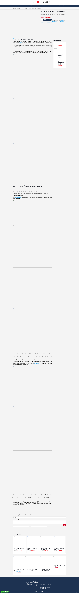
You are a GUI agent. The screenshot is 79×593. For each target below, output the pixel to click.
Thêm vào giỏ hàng (47, 19)
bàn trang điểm (26, 356)
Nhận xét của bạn (16, 519)
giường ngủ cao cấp (55, 21)
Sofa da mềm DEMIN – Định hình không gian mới (61, 62)
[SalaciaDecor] (19, 2)
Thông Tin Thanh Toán (43, 588)
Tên (13, 524)
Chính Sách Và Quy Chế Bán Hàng (45, 584)
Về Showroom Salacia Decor (44, 583)
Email (32, 524)
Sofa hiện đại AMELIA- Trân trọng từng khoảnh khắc (61, 49)
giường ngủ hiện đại (43, 22)
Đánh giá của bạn (16, 515)
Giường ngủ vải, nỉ (55, 20)
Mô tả (14, 38)
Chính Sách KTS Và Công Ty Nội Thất (45, 587)
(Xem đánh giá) (18, 571)
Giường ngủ (19, 8)
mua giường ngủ (49, 22)
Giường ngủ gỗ (25, 8)
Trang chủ (14, 8)
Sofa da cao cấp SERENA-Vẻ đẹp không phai (60, 55)
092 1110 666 (45, 2)
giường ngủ (62, 20)
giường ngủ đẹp (61, 21)
